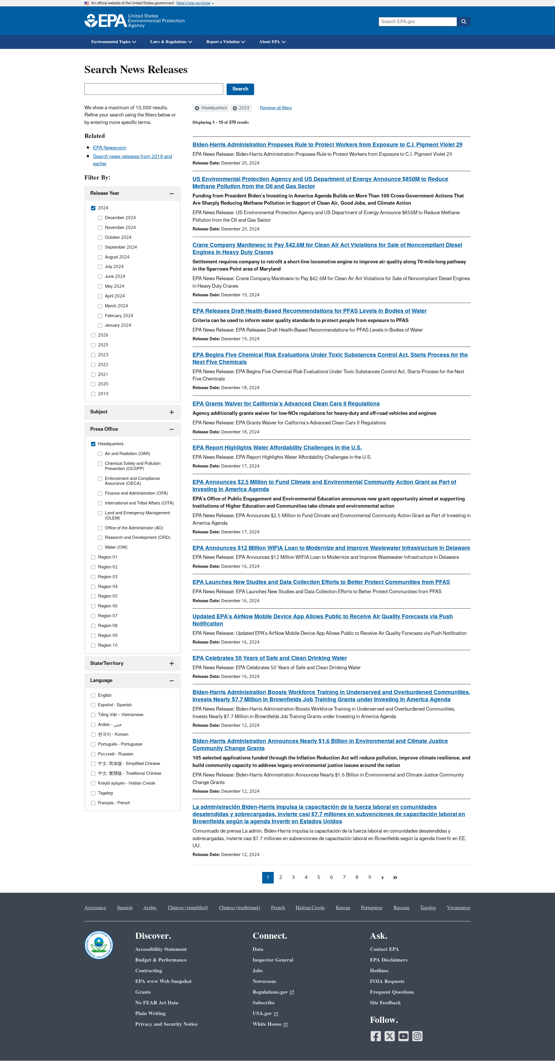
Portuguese (372, 908)
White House (267, 1024)
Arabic (150, 908)
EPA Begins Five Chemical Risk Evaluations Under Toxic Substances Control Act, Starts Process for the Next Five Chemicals (330, 358)
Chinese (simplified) (188, 908)
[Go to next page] (382, 877)
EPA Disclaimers (389, 960)
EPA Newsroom (109, 148)
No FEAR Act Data (156, 1003)
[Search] (464, 21)
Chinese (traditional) (239, 908)
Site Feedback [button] (385, 1003)
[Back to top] (539, 1045)
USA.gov (262, 1013)
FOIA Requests (387, 981)
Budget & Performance (161, 960)
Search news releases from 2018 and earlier (132, 160)
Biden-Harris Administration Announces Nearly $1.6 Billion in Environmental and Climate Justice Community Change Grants (320, 744)
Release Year (104, 193)
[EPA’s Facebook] (376, 1036)
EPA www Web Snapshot (163, 981)
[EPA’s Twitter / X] (389, 1036)
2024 (243, 108)
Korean (343, 908)
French (278, 908)
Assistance (95, 908)
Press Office (104, 429)
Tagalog (428, 908)
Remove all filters (276, 108)
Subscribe (264, 1003)
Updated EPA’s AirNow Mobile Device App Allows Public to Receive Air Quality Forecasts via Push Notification (323, 620)
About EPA (269, 41)
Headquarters (213, 108)
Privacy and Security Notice (166, 1024)
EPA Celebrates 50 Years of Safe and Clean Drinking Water (270, 658)
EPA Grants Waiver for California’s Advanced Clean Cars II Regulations (286, 404)
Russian (401, 908)
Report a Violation (223, 41)
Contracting (148, 971)
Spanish (124, 908)
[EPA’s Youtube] (403, 1036)
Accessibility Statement (161, 949)
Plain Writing (150, 1013)
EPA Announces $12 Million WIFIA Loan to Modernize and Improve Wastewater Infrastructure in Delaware (331, 548)
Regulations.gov (270, 992)
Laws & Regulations (168, 41)
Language (101, 680)
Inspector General (273, 960)
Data (258, 949)
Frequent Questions (392, 992)
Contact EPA (384, 949)
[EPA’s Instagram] (417, 1036)
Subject (99, 412)
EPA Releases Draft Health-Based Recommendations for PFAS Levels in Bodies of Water (310, 311)
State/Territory (106, 663)
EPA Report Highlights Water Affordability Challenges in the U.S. (277, 448)
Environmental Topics (111, 41)
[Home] (134, 20)
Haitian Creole (310, 908)
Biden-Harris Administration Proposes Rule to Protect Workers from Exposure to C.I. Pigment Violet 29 (327, 145)
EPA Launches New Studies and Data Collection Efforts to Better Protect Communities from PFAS (321, 582)
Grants (143, 992)
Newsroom (264, 981)
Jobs (258, 971)
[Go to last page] (395, 877)
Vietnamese (459, 908)
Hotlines (379, 971)
